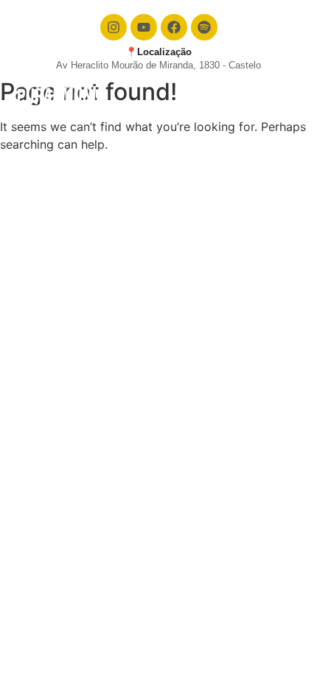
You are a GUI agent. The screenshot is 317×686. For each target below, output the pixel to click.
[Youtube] (143, 27)
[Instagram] (113, 27)
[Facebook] (174, 27)
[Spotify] (204, 27)
